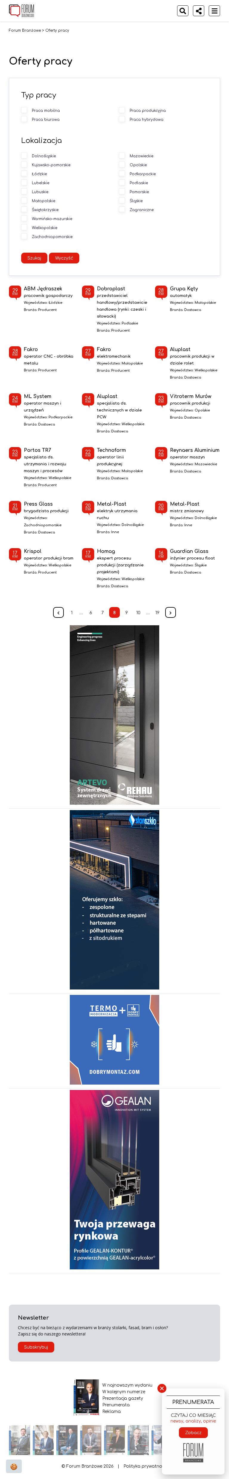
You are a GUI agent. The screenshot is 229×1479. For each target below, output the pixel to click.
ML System (42, 403)
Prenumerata (116, 1405)
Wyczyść (64, 258)
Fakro (48, 356)
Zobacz (193, 1433)
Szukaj (34, 258)
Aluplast (192, 356)
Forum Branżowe (25, 30)
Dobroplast (125, 302)
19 (157, 613)
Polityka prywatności (145, 1466)
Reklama (111, 1411)
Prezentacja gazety (122, 1398)
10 (138, 613)
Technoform (111, 457)
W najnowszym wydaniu (127, 1385)
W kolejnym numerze (123, 1392)
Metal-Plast (117, 510)
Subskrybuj (36, 1347)
